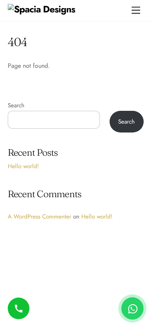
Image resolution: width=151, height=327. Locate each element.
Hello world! (23, 166)
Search (16, 105)
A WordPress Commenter (39, 216)
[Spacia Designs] (42, 9)
